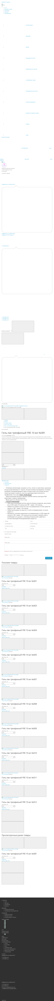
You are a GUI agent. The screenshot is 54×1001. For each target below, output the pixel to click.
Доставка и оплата (8, 9)
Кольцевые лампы (8, 947)
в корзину (4, 467)
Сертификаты (7, 904)
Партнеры (6, 903)
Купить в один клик (6, 588)
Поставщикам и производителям (11, 910)
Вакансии (6, 12)
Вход (3, 137)
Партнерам (6, 10)
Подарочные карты (8, 914)
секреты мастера (5, 931)
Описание (6, 482)
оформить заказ (5, 480)
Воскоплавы (7, 944)
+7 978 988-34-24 (5, 320)
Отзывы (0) (6, 485)
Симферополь (5, 937)
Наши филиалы (7, 13)
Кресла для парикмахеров (9, 949)
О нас (5, 7)
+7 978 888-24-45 (5, 318)
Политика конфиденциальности (8, 987)
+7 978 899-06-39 (5, 246)
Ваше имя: (7, 537)
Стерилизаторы (7, 951)
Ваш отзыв (7, 542)
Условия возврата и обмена (10, 917)
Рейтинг (7, 555)
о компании (4, 900)
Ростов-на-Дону (5, 940)
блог (3, 930)
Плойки (6, 943)
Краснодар (4, 939)
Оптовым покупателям (9, 909)
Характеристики (7, 483)
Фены (5, 946)
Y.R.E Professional (5, 577)
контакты (3, 953)
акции (3, 936)
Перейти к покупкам (6, 2)
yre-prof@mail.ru (5, 985)
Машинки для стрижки (9, 950)
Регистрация (6, 137)
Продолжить (48, 558)
